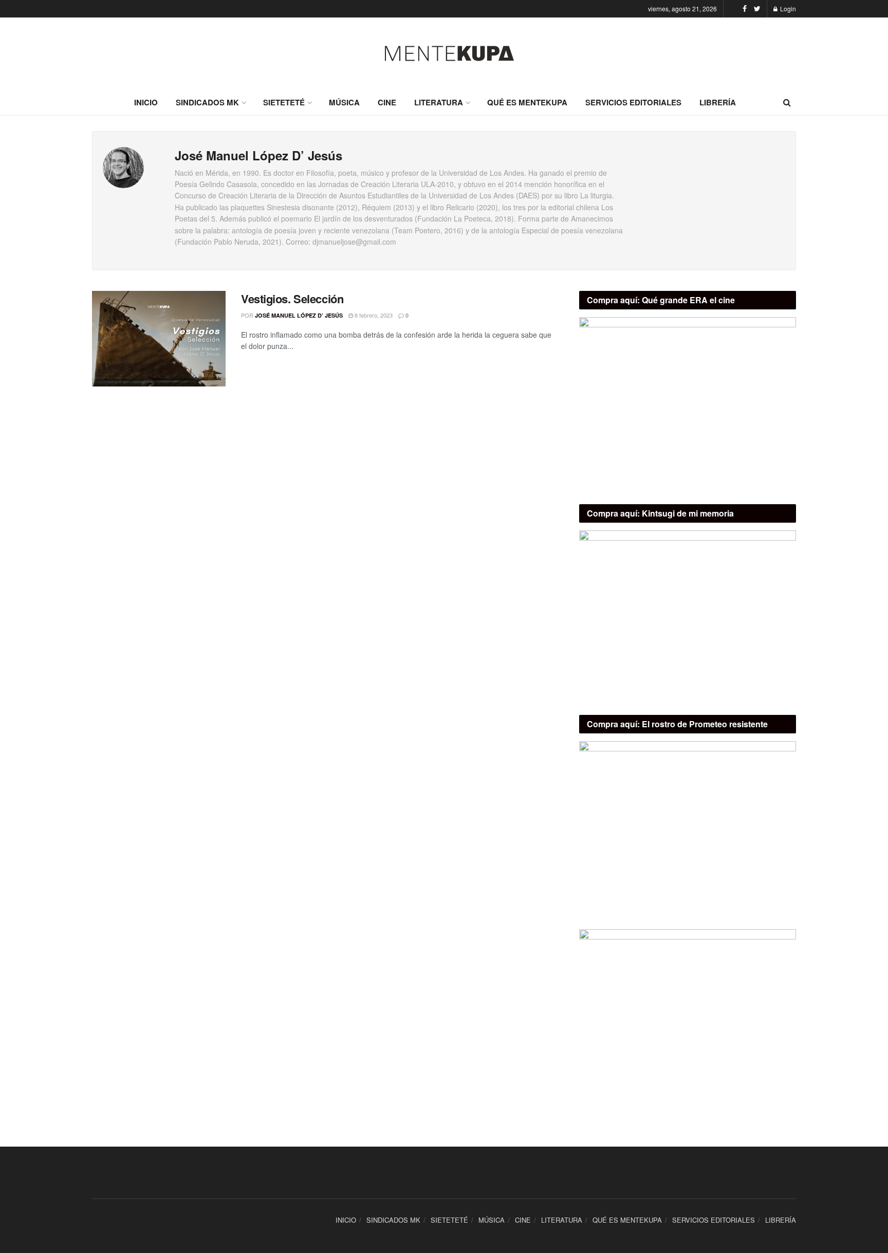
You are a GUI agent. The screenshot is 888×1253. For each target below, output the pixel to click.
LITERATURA (438, 102)
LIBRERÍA (717, 102)
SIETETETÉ (284, 102)
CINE (387, 102)
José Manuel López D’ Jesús (299, 315)
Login (787, 8)
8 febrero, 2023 (373, 315)
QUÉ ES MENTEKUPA (527, 102)
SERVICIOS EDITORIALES (633, 102)
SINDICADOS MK (207, 102)
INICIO (146, 102)
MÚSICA (344, 102)
